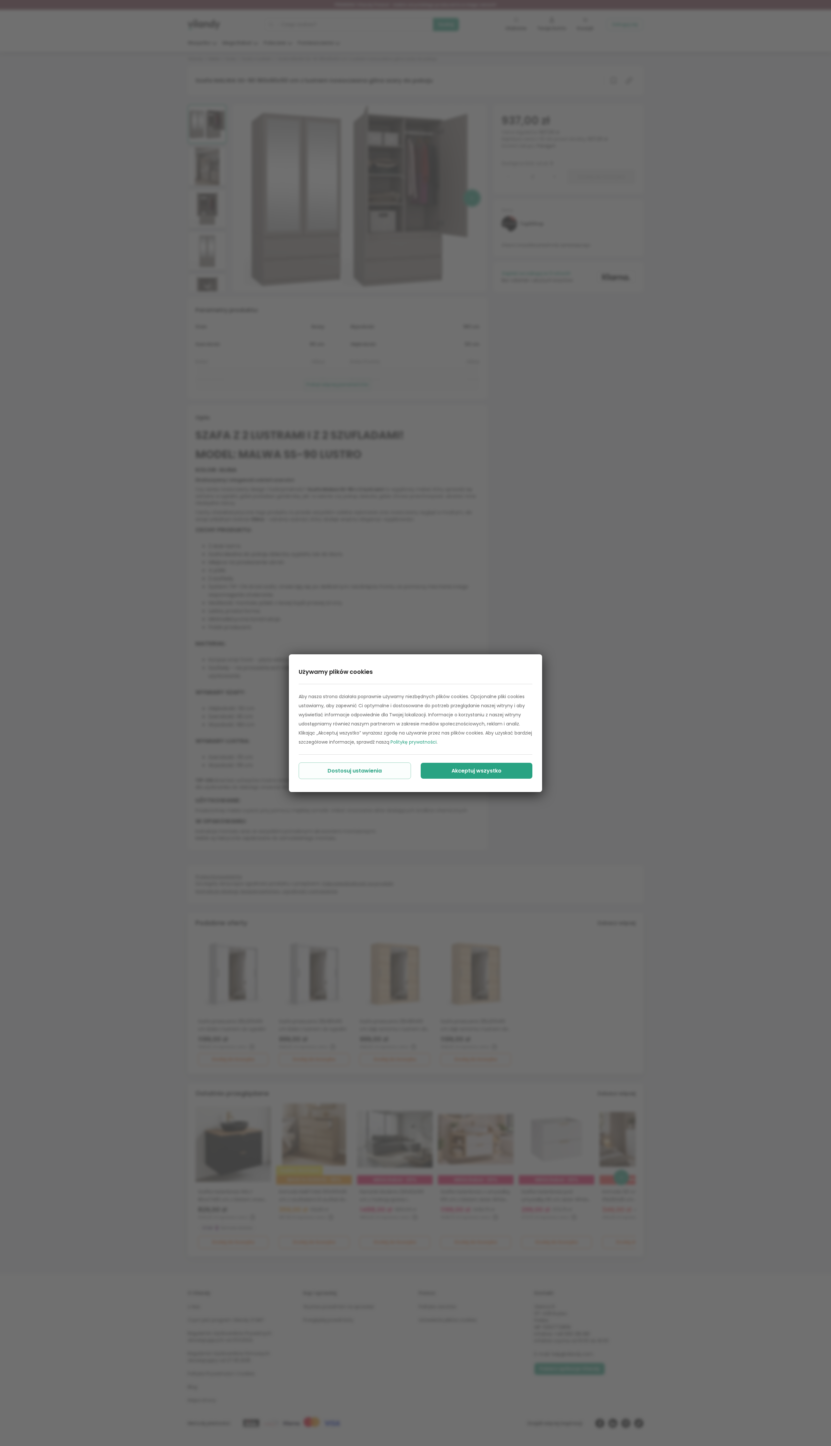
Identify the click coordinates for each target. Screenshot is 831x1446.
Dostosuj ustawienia (355, 770)
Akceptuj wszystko (477, 770)
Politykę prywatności (414, 742)
